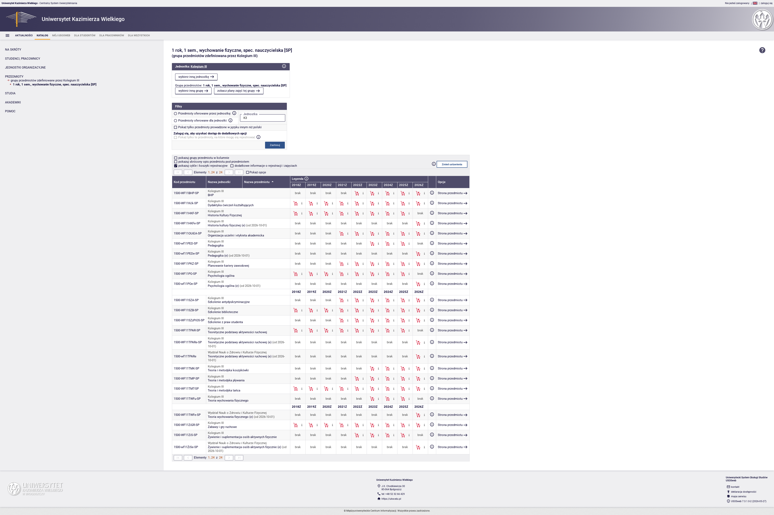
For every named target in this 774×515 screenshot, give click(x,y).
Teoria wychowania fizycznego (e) (230, 417)
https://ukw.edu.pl (391, 498)
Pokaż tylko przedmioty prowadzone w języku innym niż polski (220, 127)
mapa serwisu (738, 496)
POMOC (10, 111)
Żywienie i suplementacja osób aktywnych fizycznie (242, 437)
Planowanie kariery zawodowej (228, 265)
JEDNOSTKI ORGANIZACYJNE (25, 67)
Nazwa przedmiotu (257, 182)
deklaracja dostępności (743, 491)
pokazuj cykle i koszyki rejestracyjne (203, 166)
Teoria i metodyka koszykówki (228, 370)
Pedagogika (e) (218, 255)
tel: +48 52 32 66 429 (393, 494)
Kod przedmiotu (184, 182)
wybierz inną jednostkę (193, 77)
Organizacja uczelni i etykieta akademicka (236, 235)
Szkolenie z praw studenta (225, 322)
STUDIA (10, 93)
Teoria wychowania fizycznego (228, 400)
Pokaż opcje (258, 172)
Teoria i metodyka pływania (226, 380)
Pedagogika (216, 245)
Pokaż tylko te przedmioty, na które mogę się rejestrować (216, 137)
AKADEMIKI (13, 102)
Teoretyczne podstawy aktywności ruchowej (237, 332)
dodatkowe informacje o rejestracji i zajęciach (265, 166)
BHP (211, 195)
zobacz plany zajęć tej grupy (236, 91)
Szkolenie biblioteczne (223, 312)
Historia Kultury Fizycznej (225, 215)
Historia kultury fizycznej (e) (226, 225)
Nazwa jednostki (219, 182)
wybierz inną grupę (190, 91)
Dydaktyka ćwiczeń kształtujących (231, 205)
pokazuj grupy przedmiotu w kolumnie (203, 158)
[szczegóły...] (363, 193)
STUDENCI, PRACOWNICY (22, 58)
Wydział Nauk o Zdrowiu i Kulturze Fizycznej (237, 352)
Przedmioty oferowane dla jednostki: (202, 120)
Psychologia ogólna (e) (223, 286)
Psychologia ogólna (221, 276)
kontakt (735, 487)
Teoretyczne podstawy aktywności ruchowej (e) (240, 342)
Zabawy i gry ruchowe (222, 427)
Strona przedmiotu (450, 193)
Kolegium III (199, 66)
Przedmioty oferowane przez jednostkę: (204, 113)
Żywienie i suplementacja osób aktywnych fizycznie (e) (244, 447)
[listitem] (24, 35)
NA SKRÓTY (13, 49)
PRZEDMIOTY (14, 76)
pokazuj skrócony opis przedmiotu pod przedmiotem (213, 161)
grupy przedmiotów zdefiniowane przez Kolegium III (45, 80)
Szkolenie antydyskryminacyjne (229, 302)
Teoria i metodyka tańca (224, 390)
